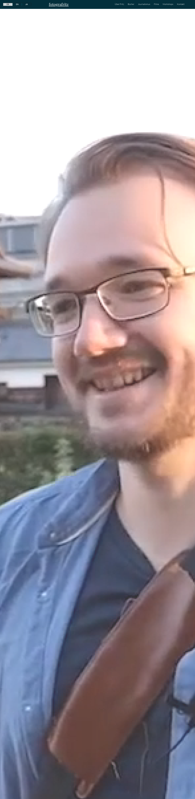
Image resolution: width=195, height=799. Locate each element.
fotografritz (59, 4)
